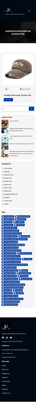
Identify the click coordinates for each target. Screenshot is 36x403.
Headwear (7, 184)
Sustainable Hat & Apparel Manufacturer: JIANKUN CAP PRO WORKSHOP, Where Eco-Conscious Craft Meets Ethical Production (22, 153)
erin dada (28, 259)
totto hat (19, 290)
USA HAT (20, 293)
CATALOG (20, 225)
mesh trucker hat (10, 276)
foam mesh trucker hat (12, 262)
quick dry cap (26, 279)
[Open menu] (29, 11)
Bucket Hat (8, 181)
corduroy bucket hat (11, 231)
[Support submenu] (8, 389)
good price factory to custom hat (16, 265)
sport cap (8, 290)
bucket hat (20, 222)
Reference (7, 191)
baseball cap (9, 219)
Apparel (7, 171)
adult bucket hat (23, 216)
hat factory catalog (11, 270)
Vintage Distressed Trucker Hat (17, 95)
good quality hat (10, 268)
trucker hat (8, 293)
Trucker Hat (8, 201)
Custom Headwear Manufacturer (16, 239)
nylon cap (24, 276)
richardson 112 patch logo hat (14, 285)
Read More (8, 99)
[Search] (31, 109)
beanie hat (21, 219)
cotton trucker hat (11, 236)
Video (6, 204)
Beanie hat (8, 178)
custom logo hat (10, 253)
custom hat (25, 236)
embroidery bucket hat (12, 259)
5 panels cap (9, 216)
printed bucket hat (11, 279)
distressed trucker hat (12, 256)
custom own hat (25, 253)
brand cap (8, 222)
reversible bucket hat (12, 282)
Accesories (8, 168)
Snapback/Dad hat (11, 194)
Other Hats (8, 188)
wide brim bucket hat (12, 302)
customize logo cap (11, 248)
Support (7, 197)
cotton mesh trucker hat (13, 233)
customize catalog (11, 242)
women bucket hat (11, 305)
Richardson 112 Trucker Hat (14, 288)
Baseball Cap (8, 175)
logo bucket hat (25, 273)
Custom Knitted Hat (14, 121)
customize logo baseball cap (14, 245)
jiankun (24, 270)
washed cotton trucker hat (13, 299)
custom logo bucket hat (12, 251)
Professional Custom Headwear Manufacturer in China (22, 143)
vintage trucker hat (11, 296)
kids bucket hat (10, 273)
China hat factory (10, 228)
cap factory (8, 225)
